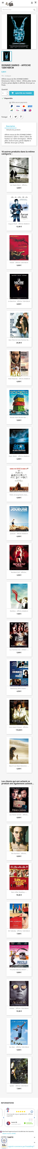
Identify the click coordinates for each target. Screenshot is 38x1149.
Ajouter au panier (21, 93)
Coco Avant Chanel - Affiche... (19, 727)
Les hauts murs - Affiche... (19, 185)
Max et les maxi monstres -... (19, 766)
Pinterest (21, 117)
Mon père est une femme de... (19, 340)
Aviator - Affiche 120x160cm (19, 1008)
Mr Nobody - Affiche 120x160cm (19, 931)
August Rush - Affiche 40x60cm (19, 224)
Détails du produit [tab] (13, 130)
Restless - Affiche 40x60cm (19, 611)
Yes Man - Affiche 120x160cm (19, 1047)
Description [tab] (10, 126)
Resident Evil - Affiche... (19, 572)
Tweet (16, 117)
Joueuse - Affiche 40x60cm (19, 534)
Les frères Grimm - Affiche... (19, 815)
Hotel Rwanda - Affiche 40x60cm (19, 379)
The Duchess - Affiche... (19, 853)
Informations (7, 1103)
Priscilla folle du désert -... (19, 970)
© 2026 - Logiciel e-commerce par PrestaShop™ (18, 1146)
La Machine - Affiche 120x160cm (19, 301)
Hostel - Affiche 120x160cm (19, 262)
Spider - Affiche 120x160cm (19, 1086)
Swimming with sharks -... (19, 688)
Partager (10, 117)
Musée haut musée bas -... (19, 417)
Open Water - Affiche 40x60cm (19, 456)
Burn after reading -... (19, 892)
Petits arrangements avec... (19, 495)
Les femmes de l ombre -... (19, 650)
